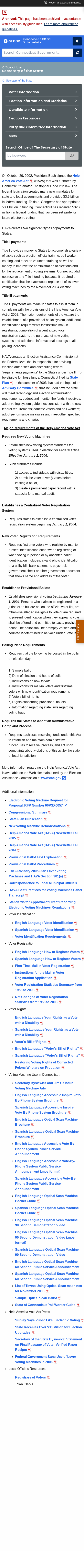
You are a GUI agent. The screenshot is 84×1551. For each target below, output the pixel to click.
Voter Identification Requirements (41, 936)
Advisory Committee (18, 388)
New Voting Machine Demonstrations (37, 826)
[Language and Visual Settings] (77, 41)
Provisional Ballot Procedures (32, 864)
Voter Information (24, 92)
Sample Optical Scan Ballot (36, 1298)
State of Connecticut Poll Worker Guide (45, 1305)
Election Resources (24, 118)
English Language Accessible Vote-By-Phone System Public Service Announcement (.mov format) (45, 1166)
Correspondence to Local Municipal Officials (43, 883)
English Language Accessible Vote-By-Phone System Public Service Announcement (45, 1149)
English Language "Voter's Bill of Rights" (47, 1048)
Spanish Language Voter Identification (44, 930)
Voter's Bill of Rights (30, 1042)
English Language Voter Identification (44, 923)
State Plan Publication (26, 819)
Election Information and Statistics (38, 101)
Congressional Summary (28, 812)
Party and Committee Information (37, 127)
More (13, 135)
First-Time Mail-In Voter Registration (42, 966)
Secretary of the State (19, 80)
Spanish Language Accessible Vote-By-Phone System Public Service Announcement (45, 1184)
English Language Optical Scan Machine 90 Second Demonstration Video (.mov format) (46, 1237)
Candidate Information (28, 109)
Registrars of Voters (30, 1377)
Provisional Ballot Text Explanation (36, 857)
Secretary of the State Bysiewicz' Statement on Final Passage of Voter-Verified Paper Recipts (48, 1344)
